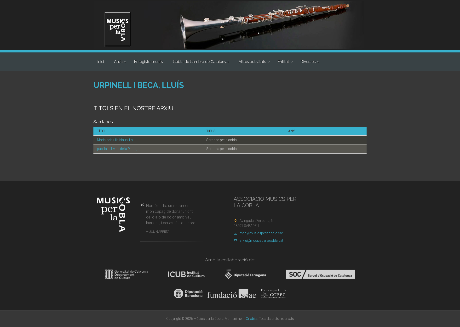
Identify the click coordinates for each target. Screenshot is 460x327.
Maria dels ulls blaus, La (115, 140)
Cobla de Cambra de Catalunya (201, 61)
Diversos (308, 61)
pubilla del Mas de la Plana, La (119, 149)
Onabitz (251, 319)
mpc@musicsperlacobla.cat (261, 233)
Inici (100, 61)
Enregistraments (148, 61)
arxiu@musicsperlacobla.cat (261, 240)
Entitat (283, 61)
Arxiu (118, 61)
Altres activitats (252, 61)
